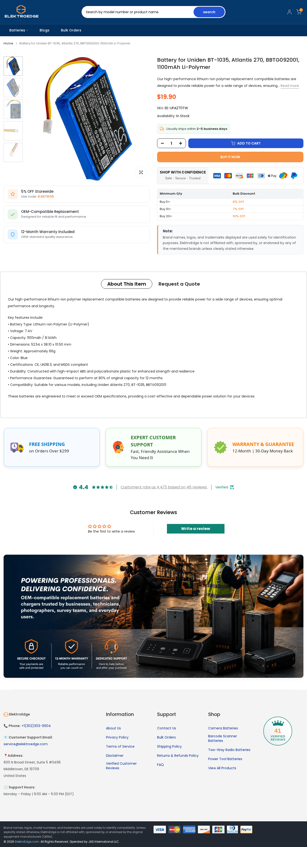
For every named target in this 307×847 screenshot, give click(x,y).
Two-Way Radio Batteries (229, 750)
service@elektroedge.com (26, 744)
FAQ (160, 765)
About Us (113, 728)
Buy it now (230, 157)
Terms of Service (120, 746)
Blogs (44, 30)
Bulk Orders (71, 30)
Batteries (17, 30)
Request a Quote (179, 284)
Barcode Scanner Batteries (222, 738)
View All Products (222, 768)
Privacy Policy (117, 737)
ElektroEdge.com (27, 842)
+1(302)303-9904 (36, 726)
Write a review (195, 528)
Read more (290, 85)
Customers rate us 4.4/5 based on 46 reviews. (164, 487)
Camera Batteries (223, 728)
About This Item (126, 284)
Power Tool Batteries (225, 759)
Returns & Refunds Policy (178, 755)
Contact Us (166, 728)
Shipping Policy (169, 746)
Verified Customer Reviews (121, 766)
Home (8, 43)
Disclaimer (115, 755)
